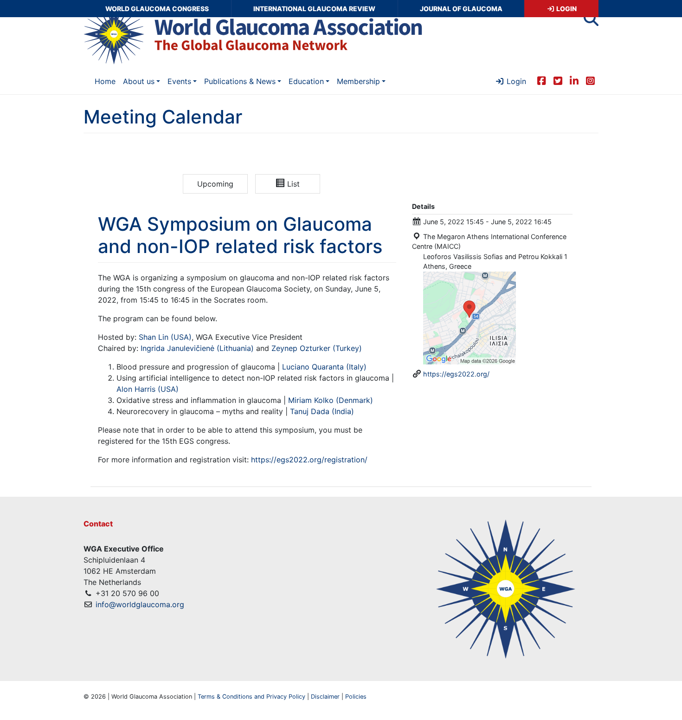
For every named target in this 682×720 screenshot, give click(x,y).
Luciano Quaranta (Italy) (324, 366)
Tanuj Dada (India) (322, 411)
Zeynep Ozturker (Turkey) (316, 348)
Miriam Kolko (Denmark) (330, 400)
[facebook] (542, 80)
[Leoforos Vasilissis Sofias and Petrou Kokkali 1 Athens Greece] (469, 317)
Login (566, 9)
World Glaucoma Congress (157, 9)
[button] (591, 21)
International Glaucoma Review (314, 9)
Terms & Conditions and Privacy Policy (251, 696)
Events (179, 81)
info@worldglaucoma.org (140, 604)
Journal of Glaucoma (461, 9)
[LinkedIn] (574, 80)
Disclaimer (325, 696)
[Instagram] (590, 80)
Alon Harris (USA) (147, 389)
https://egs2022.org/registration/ (309, 459)
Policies (356, 696)
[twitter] (558, 80)
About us (138, 81)
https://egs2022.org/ (456, 374)
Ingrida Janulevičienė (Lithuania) (197, 348)
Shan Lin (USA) (165, 337)
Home (105, 81)
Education (306, 81)
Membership (358, 81)
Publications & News (240, 81)
